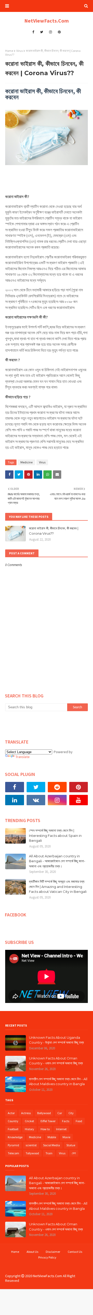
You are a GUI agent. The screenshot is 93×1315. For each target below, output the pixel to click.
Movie (66, 1137)
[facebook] (33, 32)
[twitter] (41, 32)
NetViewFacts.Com (46, 20)
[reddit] (57, 787)
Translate (23, 756)
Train (48, 1153)
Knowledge (15, 1137)
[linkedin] (14, 800)
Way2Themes (45, 1265)
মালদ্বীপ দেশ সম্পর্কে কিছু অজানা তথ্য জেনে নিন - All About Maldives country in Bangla (58, 1081)
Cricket (29, 1121)
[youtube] (78, 800)
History (29, 1129)
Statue (70, 1145)
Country (13, 1121)
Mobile (52, 1137)
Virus (19, 51)
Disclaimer (53, 1252)
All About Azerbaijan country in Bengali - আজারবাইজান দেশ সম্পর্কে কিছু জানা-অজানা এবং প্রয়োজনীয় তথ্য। (57, 861)
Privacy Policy (47, 1257)
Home (9, 51)
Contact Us (75, 1252)
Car (59, 1113)
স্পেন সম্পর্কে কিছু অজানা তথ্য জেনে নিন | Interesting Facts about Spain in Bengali (55, 835)
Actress (26, 1113)
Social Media (51, 1145)
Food (79, 1121)
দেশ (74, 1153)
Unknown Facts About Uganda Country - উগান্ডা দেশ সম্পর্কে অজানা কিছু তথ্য (56, 1040)
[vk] (36, 800)
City (71, 1113)
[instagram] (50, 32)
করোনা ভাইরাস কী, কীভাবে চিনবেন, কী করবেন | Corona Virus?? (53, 530)
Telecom (13, 1153)
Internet (61, 1129)
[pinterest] (59, 32)
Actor (11, 1113)
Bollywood (44, 1113)
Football (13, 1129)
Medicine (26, 462)
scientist (31, 1145)
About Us (32, 1252)
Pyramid (13, 1145)
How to (45, 1129)
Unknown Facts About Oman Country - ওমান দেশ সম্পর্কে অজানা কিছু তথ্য (56, 1060)
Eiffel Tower (48, 1121)
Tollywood (32, 1153)
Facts (65, 1121)
